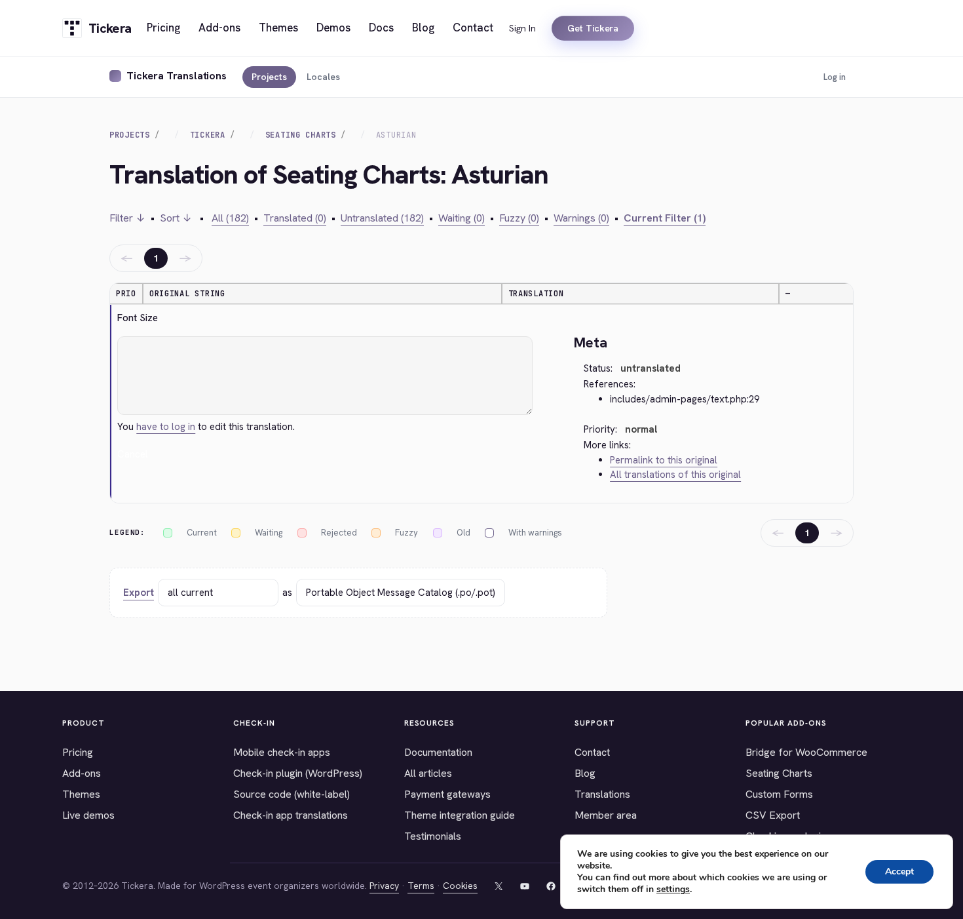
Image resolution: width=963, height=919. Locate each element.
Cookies (460, 885)
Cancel (132, 454)
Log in (834, 77)
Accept (899, 871)
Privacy (384, 885)
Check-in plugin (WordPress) (297, 773)
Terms (420, 885)
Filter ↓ (127, 218)
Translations (602, 794)
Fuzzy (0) (519, 218)
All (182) (230, 218)
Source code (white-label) (291, 794)
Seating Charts (300, 135)
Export (138, 592)
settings (673, 889)
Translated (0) (294, 218)
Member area (606, 815)
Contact (592, 752)
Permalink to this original (663, 460)
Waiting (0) (461, 218)
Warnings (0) (581, 218)
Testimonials (432, 836)
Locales (323, 77)
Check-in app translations (290, 815)
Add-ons (81, 773)
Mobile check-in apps (281, 752)
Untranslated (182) (382, 218)
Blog (585, 773)
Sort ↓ (176, 218)
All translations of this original (675, 474)
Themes (81, 794)
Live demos (88, 815)
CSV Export (773, 815)
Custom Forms (779, 794)
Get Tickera (592, 28)
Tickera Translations (176, 76)
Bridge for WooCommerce (806, 752)
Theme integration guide (459, 815)
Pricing (77, 752)
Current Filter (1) (665, 218)
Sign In (522, 28)
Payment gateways (447, 794)
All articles (428, 773)
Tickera (207, 135)
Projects (269, 77)
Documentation (438, 752)
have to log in (165, 426)
